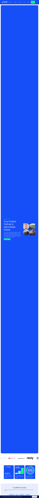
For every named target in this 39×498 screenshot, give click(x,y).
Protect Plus (27, 494)
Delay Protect (22, 494)
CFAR (17, 494)
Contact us (33, 2)
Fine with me (34, 496)
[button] (10, 2)
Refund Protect (12, 494)
